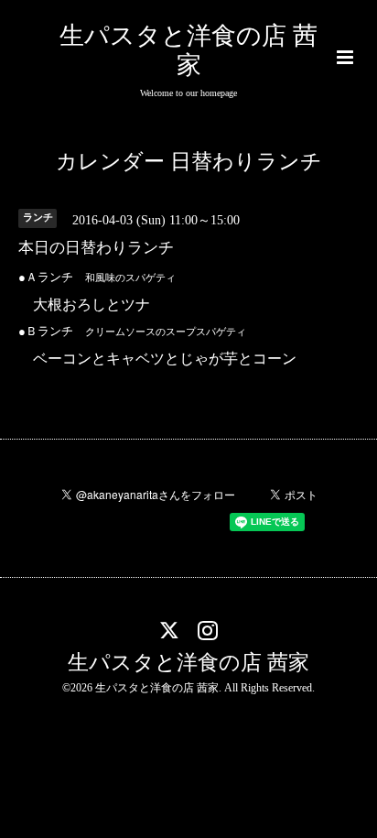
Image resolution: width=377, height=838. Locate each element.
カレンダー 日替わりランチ (189, 161)
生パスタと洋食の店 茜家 (188, 662)
